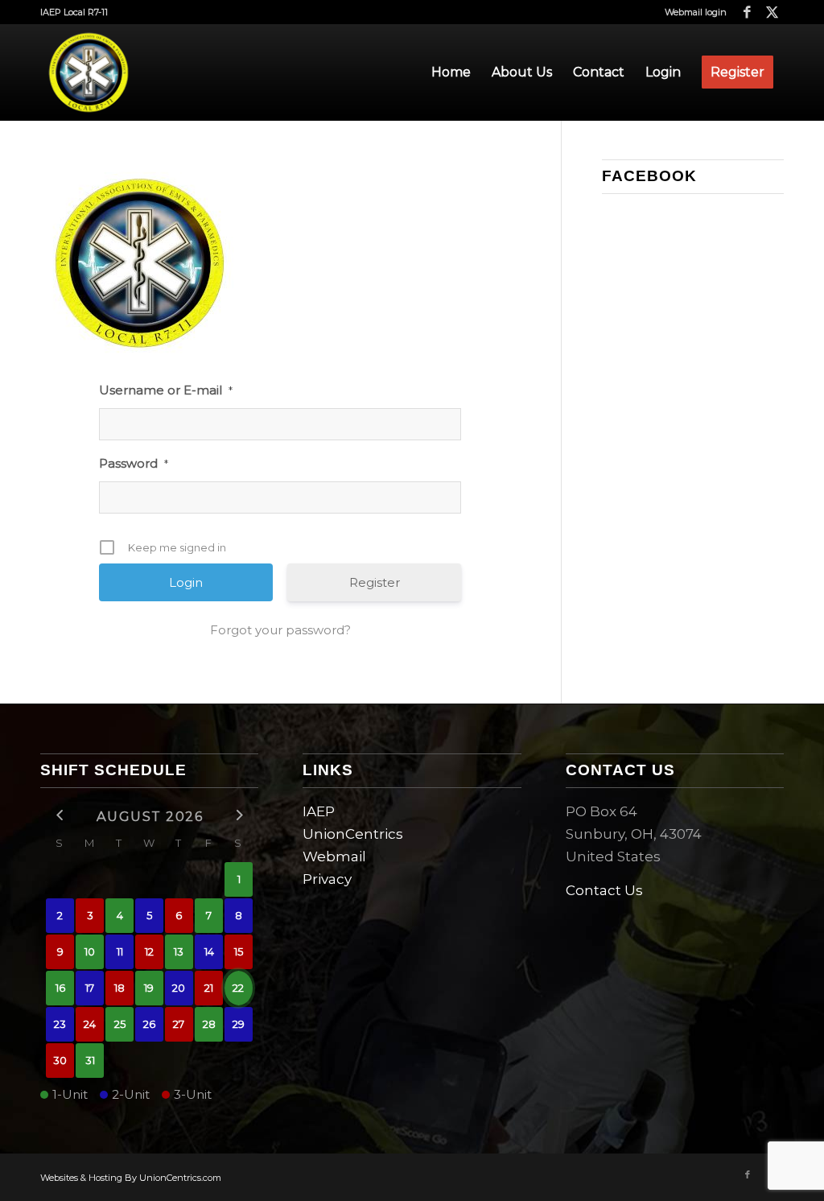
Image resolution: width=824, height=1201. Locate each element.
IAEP (319, 811)
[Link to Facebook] (747, 12)
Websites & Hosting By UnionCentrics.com (130, 1177)
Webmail (334, 856)
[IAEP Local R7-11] (88, 72)
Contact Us (604, 890)
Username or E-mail (166, 390)
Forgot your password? (280, 630)
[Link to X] (772, 12)
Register (374, 582)
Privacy (327, 879)
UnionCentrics (353, 834)
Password (133, 463)
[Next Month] (239, 815)
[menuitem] (692, 12)
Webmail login (696, 12)
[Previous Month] (60, 815)
